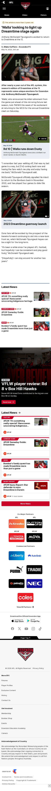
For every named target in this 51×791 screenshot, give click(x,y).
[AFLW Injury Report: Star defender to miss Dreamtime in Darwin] (25, 489)
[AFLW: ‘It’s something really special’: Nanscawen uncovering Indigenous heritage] (25, 297)
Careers (4, 733)
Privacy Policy (38, 668)
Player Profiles (7, 685)
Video (24, 15)
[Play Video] (25, 129)
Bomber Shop (6, 718)
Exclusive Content (8, 690)
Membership (6, 713)
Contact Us (5, 700)
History (4, 695)
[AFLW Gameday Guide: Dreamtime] (25, 312)
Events (4, 723)
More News (25, 503)
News (6, 15)
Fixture (44, 15)
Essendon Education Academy (13, 728)
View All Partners (24, 607)
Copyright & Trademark (26, 780)
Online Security (8, 784)
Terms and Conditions (23, 777)
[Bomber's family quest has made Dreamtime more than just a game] (25, 327)
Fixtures (4, 680)
